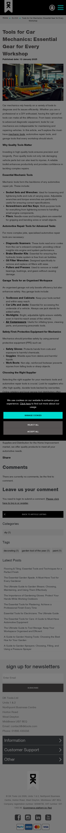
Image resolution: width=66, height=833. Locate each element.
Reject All (33, 424)
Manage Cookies (33, 415)
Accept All (33, 431)
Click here (25, 403)
